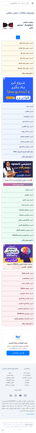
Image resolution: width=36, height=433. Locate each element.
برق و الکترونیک (10, 380)
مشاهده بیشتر (30, 414)
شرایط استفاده (29, 425)
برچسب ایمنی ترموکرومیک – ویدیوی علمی (25, 25)
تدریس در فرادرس (27, 378)
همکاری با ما (26, 375)
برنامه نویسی (10, 375)
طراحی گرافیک (10, 382)
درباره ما (27, 385)
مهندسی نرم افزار (10, 385)
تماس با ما (27, 373)
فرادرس (27, 380)
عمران (10, 373)
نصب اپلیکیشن (17, 353)
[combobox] (14, 3)
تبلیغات (27, 382)
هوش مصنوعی (10, 378)
